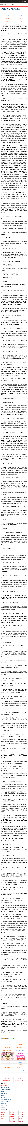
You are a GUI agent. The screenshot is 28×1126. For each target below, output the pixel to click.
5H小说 (20, 18)
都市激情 (12, 1116)
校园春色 (12, 1114)
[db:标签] (6, 1083)
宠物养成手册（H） (20, 1047)
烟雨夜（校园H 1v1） (20, 24)
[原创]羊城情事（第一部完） (6, 1099)
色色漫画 (7, 18)
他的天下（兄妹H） (20, 1050)
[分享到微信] (13, 1038)
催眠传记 (3, 1107)
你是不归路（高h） (7, 1050)
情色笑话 (3, 1116)
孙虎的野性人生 (4, 1093)
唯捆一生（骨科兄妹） (8, 1070)
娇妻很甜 (20, 21)
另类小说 (3, 1112)
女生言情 (21, 1116)
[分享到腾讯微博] (8, 1038)
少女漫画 (12, 1118)
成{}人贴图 (12, 1121)
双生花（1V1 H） (20, 1070)
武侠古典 (12, 1112)
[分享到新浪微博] (6, 1038)
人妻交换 (21, 1114)
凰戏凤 (2, 1091)
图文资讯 (21, 1118)
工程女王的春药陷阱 (5, 1087)
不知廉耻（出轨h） (20, 1067)
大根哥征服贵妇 (4, 1109)
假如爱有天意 (3, 1095)
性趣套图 (21, 1121)
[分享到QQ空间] (4, 1038)
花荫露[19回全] (4, 1103)
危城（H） (7, 24)
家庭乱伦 (3, 1114)
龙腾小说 (3, 1118)
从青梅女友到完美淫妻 (5, 1089)
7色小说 (20, 15)
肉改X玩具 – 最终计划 (5, 1101)
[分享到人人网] (10, 1038)
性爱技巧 (21, 1112)
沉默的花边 (3, 1097)
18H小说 (3, 1121)
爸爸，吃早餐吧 (4, 1105)
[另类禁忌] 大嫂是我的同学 (10, 9)
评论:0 (15, 12)
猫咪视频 (7, 15)
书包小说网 (7, 21)
